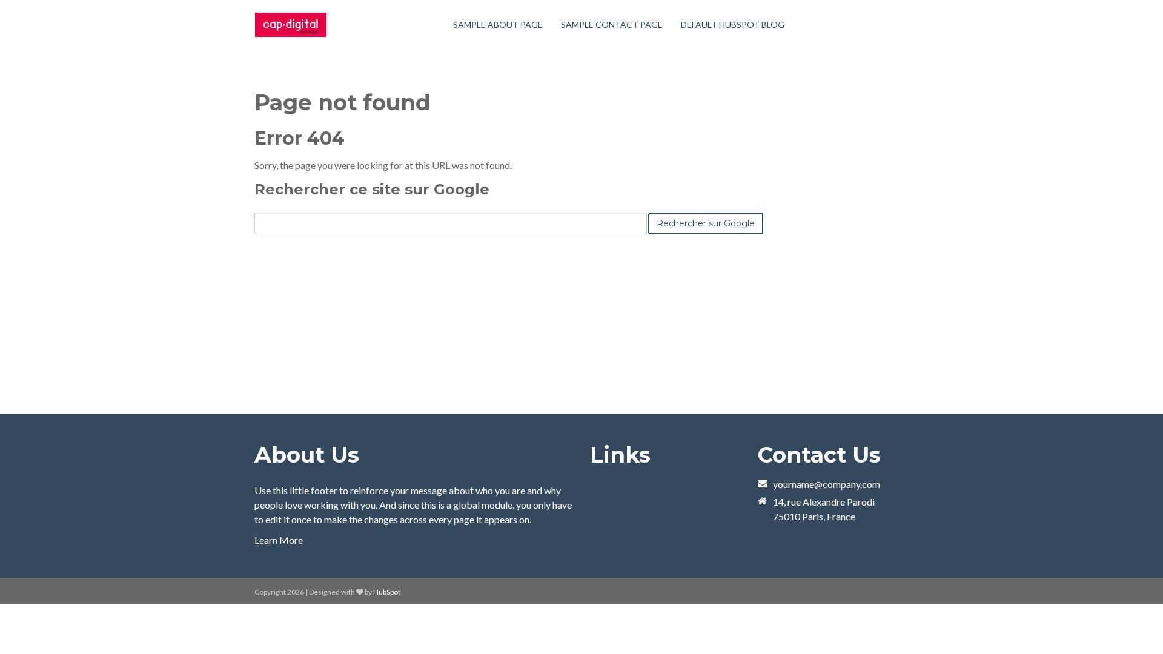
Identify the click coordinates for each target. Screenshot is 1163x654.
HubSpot (386, 591)
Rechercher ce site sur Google (371, 189)
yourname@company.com (826, 484)
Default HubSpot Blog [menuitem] (732, 24)
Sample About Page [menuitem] (498, 24)
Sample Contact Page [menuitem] (612, 24)
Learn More (278, 540)
